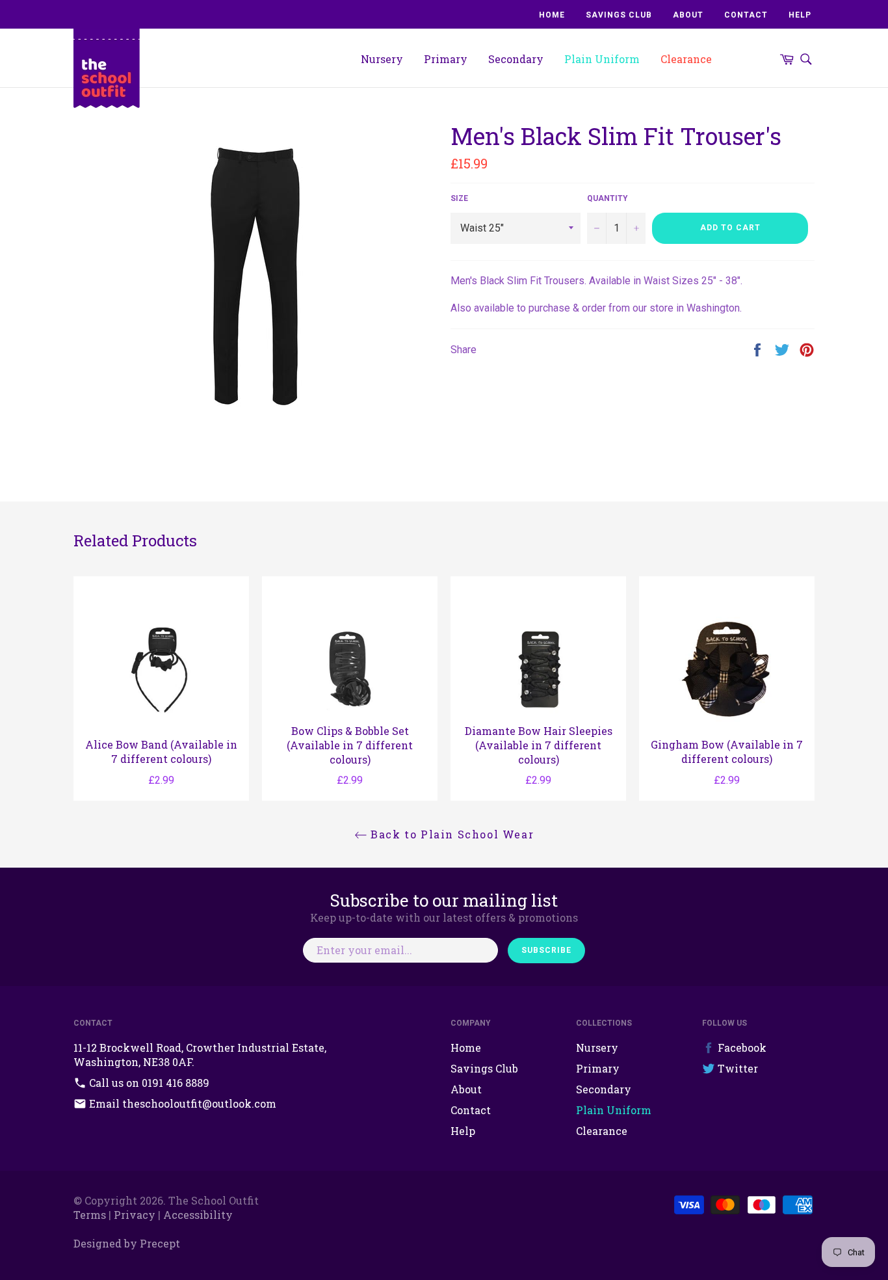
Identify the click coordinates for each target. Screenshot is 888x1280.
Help (800, 15)
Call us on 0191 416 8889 (147, 1082)
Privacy (134, 1214)
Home (552, 15)
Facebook (740, 1047)
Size (459, 198)
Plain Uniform (602, 59)
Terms (89, 1214)
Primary (445, 59)
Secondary (515, 59)
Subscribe (546, 950)
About (688, 15)
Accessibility (198, 1214)
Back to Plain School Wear (450, 834)
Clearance (686, 59)
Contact (746, 15)
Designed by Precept (126, 1243)
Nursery (382, 59)
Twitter (736, 1068)
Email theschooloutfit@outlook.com (181, 1103)
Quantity (607, 198)
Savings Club (619, 15)
